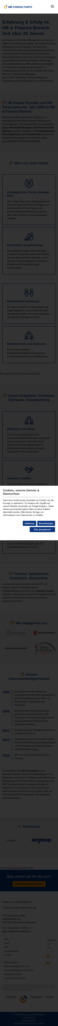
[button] (52, 6)
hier (37, 512)
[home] (18, 7)
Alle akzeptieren (42, 529)
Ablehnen (29, 523)
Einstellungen (46, 523)
